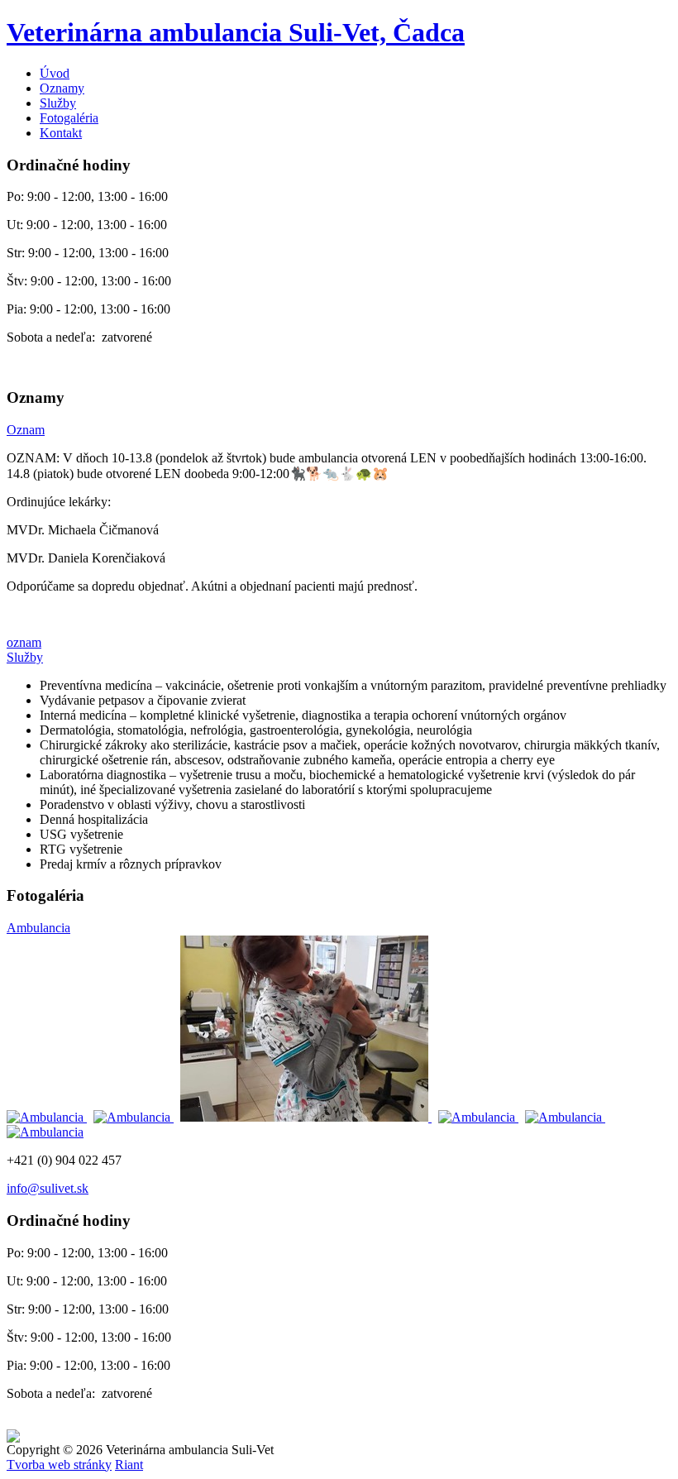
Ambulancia (38, 928)
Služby (58, 103)
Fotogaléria (69, 118)
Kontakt (61, 133)
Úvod (54, 73)
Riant (129, 1464)
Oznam (26, 430)
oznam (24, 642)
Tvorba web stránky (59, 1464)
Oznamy (62, 88)
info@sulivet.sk (47, 1188)
